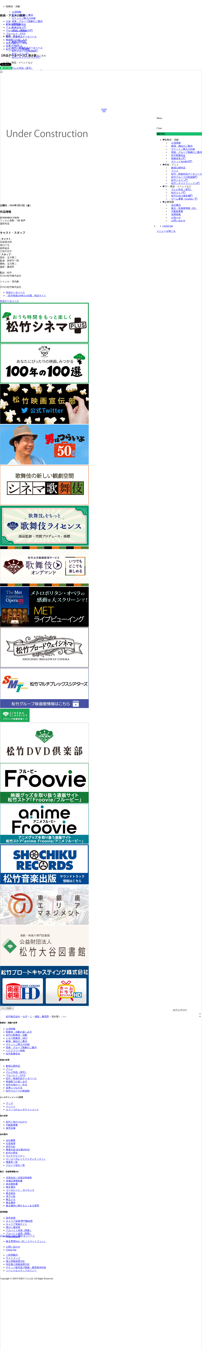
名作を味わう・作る (16, 43)
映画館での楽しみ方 (16, 40)
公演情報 (16, 12)
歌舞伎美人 (18, 27)
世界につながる (14, 46)
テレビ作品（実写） (22, 68)
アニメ (9, 27)
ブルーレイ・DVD (15, 33)
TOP (8, 21)
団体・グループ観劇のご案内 (27, 21)
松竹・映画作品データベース (21, 36)
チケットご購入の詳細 (23, 18)
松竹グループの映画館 (23, 51)
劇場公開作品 (13, 24)
